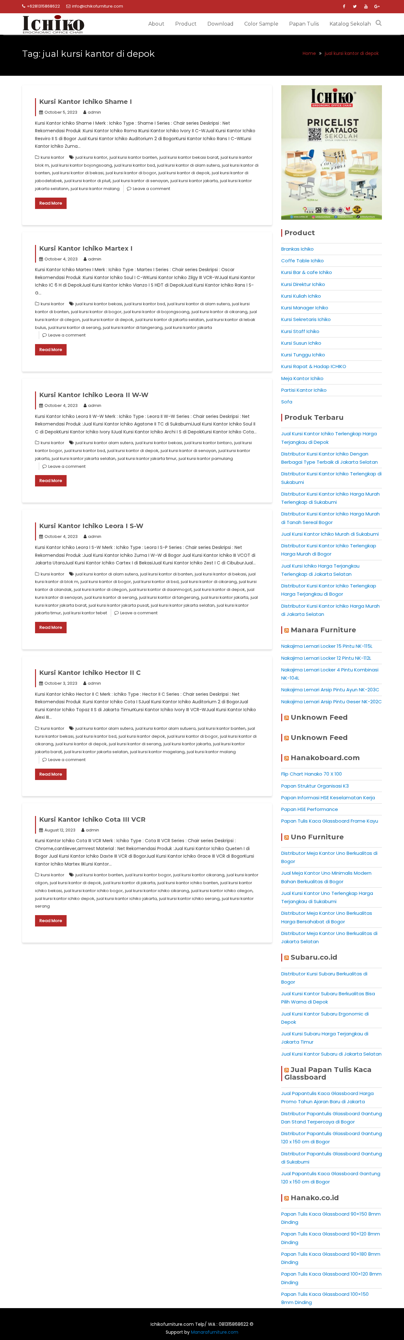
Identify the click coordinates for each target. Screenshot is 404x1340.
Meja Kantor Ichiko (302, 378)
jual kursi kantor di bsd (156, 582)
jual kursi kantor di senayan (140, 181)
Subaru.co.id (314, 957)
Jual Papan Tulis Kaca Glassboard (327, 1073)
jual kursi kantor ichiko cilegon (221, 891)
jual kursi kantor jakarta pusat (119, 605)
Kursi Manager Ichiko (304, 307)
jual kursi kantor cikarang (198, 875)
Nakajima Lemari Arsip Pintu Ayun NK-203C (330, 689)
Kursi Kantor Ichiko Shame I (85, 101)
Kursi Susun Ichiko (301, 343)
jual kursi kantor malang (95, 189)
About (156, 24)
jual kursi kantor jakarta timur (147, 459)
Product (186, 24)
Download (220, 24)
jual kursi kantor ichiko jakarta (127, 899)
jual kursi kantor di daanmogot (160, 590)
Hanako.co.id (315, 1198)
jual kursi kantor (91, 157)
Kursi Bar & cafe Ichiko (306, 272)
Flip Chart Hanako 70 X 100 (311, 774)
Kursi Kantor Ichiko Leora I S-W (91, 526)
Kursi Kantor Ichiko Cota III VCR (92, 819)
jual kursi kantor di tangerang (133, 328)
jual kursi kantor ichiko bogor (93, 891)
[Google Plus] (377, 7)
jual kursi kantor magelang (157, 752)
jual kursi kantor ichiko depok (64, 899)
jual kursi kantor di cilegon (100, 590)
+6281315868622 (43, 6)
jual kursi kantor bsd (134, 165)
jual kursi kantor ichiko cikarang (157, 891)
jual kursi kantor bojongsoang (81, 165)
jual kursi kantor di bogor (131, 173)
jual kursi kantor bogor (148, 875)
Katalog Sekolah (350, 24)
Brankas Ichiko (297, 249)
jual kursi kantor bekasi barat (188, 157)
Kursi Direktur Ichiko (303, 284)
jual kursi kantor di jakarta (129, 883)
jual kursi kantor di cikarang (219, 312)
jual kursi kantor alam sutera (104, 443)
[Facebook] (344, 7)
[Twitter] (355, 7)
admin (94, 112)
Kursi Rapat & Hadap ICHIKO (313, 366)
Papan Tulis (304, 24)
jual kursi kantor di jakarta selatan (169, 320)
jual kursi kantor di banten (166, 574)
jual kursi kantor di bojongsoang (156, 312)
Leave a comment (151, 189)
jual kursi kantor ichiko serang (189, 899)
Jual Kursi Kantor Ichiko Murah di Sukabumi (330, 534)
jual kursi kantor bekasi (98, 304)
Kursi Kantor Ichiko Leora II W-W (93, 395)
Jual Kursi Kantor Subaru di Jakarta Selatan (331, 1054)
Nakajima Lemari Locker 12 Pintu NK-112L (326, 658)
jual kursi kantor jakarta (194, 181)
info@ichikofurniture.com (97, 6)
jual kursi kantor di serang (74, 328)
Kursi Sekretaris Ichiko (306, 319)
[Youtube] (366, 7)
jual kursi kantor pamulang (206, 459)
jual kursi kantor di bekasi (78, 173)
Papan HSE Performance (309, 809)
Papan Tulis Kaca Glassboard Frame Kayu (329, 821)
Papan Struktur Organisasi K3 (315, 786)
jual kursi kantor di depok (184, 173)
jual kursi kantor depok (142, 736)
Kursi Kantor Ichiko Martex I (86, 248)
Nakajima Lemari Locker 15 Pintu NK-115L (326, 646)
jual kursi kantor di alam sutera (188, 165)
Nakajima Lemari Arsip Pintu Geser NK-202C (331, 701)
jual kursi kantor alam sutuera (165, 728)
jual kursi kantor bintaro (208, 443)
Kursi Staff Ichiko (300, 331)
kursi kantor (52, 157)
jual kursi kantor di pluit (87, 181)
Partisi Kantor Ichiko (304, 390)
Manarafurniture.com (214, 1332)
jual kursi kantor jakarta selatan (84, 459)
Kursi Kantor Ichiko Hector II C (90, 672)
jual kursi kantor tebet (85, 613)
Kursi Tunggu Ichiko (303, 354)
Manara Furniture (323, 630)
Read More (50, 203)
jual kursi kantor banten (133, 157)
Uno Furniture (317, 837)
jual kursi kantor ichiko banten (187, 883)
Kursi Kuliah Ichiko (301, 296)
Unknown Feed (319, 717)
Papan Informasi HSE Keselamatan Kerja (328, 797)
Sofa (286, 401)
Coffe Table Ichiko (302, 260)
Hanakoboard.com (325, 757)
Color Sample (261, 24)
